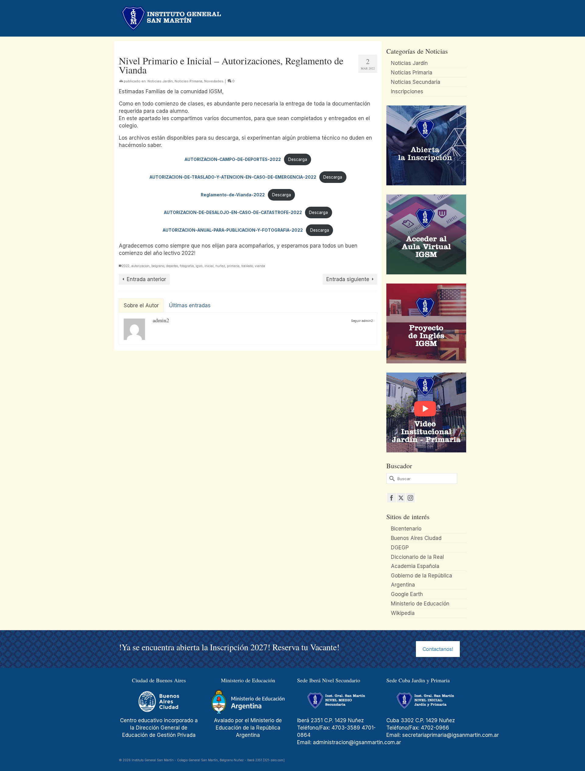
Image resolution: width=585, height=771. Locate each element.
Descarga (297, 159)
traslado (247, 266)
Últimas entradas (190, 305)
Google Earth (407, 594)
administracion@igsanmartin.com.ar (357, 742)
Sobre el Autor (141, 305)
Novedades (213, 81)
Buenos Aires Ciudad (416, 538)
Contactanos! (438, 649)
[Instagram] (410, 497)
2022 (125, 266)
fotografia (187, 266)
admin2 (161, 320)
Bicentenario (406, 529)
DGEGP (400, 547)
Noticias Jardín (160, 81)
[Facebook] (391, 497)
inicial (209, 266)
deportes (172, 266)
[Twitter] (401, 497)
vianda (260, 266)
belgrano (157, 266)
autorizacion (140, 266)
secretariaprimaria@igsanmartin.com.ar (450, 735)
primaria (233, 266)
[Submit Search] (390, 478)
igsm (199, 266)
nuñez (220, 266)
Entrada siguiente (347, 279)
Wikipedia (403, 613)
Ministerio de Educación (420, 604)
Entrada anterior (146, 279)
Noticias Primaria (188, 81)
